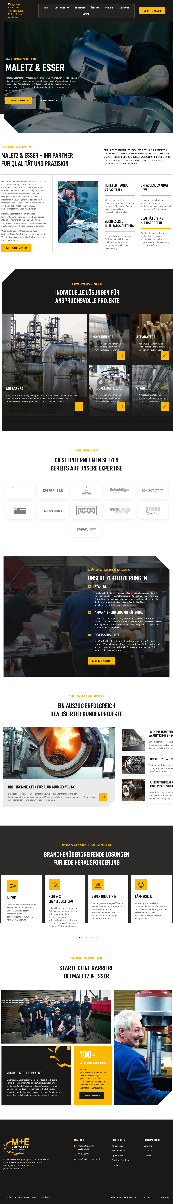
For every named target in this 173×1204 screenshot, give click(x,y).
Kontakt (86, 14)
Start (46, 7)
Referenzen (80, 7)
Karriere (109, 7)
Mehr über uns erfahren (16, 248)
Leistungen (60, 7)
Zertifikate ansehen (101, 661)
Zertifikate (124, 7)
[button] (76, 937)
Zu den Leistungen (48, 100)
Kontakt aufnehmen (19, 100)
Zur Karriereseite (92, 1095)
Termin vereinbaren (152, 11)
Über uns (95, 7)
